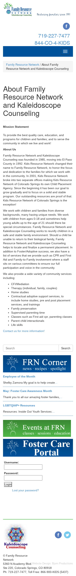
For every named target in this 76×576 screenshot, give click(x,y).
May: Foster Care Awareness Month (27, 391)
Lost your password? (25, 490)
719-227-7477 (54, 35)
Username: (11, 462)
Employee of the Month (19, 376)
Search (65, 348)
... (56, 382)
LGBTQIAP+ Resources (19, 405)
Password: (11, 473)
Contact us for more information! (24, 331)
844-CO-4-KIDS (52, 42)
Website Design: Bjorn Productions (52, 563)
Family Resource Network (22, 64)
